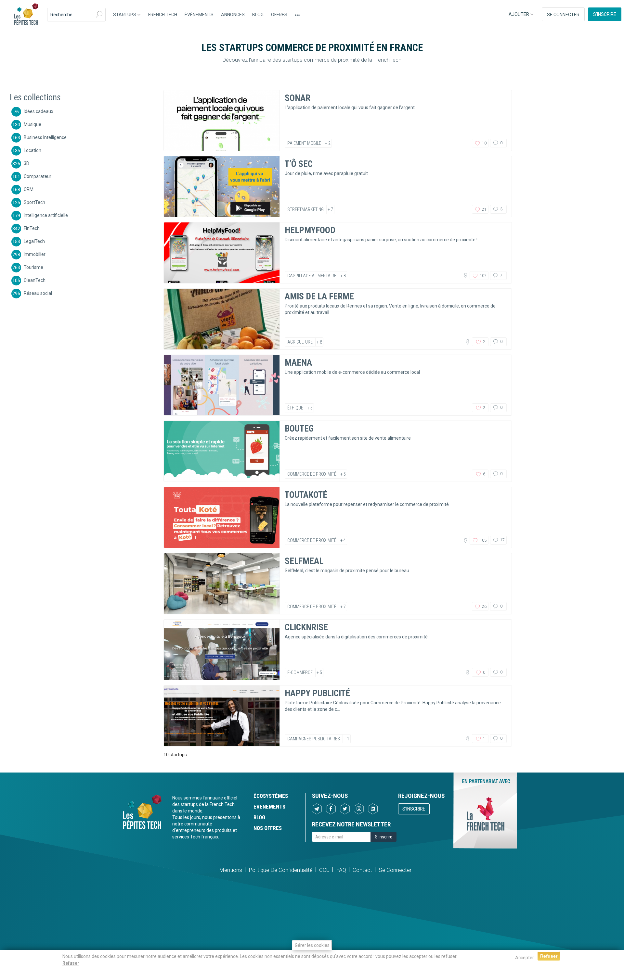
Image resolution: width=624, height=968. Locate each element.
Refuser (70, 963)
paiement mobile (304, 143)
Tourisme (33, 267)
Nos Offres (268, 828)
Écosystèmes (271, 796)
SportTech (34, 202)
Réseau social (38, 292)
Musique (32, 124)
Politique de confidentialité (281, 870)
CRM (28, 189)
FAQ (341, 870)
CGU (324, 870)
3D (26, 163)
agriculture (300, 342)
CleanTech (35, 280)
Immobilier (35, 254)
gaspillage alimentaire (311, 275)
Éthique (295, 407)
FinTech (32, 228)
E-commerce (300, 672)
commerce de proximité (311, 474)
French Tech (162, 14)
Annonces (233, 14)
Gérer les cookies (312, 945)
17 (502, 540)
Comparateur (37, 176)
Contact (362, 870)
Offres (279, 14)
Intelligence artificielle (46, 215)
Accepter (524, 957)
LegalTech (34, 241)
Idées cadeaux (38, 111)
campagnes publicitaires (313, 738)
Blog (258, 14)
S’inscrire (604, 14)
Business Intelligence (45, 137)
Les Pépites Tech (26, 14)
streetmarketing (305, 209)
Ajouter (519, 14)
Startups (125, 14)
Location (32, 150)
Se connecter (563, 14)
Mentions (230, 870)
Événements (199, 14)
